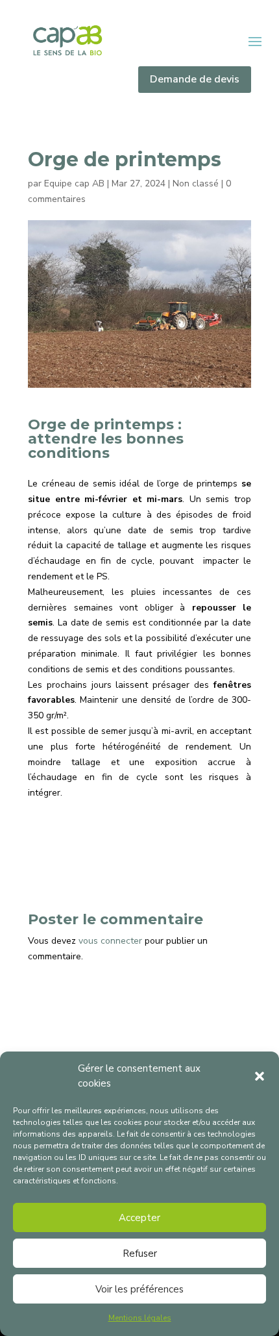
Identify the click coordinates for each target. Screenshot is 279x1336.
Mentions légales (139, 1318)
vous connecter (110, 941)
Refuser (140, 1253)
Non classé (196, 183)
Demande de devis (194, 79)
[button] (259, 1076)
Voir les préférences (139, 1289)
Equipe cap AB (74, 183)
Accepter (139, 1217)
